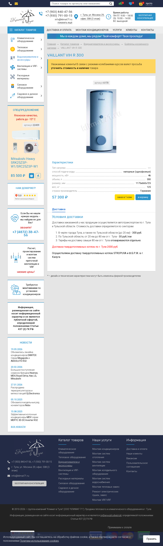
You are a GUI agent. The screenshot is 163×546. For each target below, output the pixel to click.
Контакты (147, 30)
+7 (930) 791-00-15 (58, 15)
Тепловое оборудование (72, 457)
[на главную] (22, 17)
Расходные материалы (71, 478)
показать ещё (65, 22)
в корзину (31, 175)
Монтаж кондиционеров (92, 30)
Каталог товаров (25, 30)
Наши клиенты (134, 453)
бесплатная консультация (145, 16)
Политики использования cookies (39, 540)
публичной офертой (110, 515)
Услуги (117, 30)
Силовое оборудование (71, 483)
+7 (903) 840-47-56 (58, 12)
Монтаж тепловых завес (106, 486)
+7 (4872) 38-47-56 (25, 233)
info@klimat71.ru (63, 19)
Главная (51, 44)
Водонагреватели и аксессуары (102, 44)
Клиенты (131, 30)
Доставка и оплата (59, 30)
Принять (151, 538)
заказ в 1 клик (38, 175)
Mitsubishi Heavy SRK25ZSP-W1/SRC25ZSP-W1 (24, 162)
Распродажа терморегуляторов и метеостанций (25, 390)
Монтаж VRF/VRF (101, 499)
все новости (18, 426)
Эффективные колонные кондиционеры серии (24, 417)
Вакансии (131, 458)
